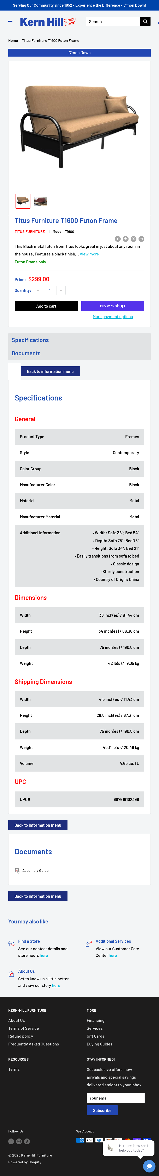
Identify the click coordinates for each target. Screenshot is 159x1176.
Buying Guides (99, 1043)
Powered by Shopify (24, 1162)
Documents (26, 353)
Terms (14, 1069)
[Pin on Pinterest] (126, 238)
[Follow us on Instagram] (19, 1141)
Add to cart (46, 306)
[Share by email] (141, 238)
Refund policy (20, 1035)
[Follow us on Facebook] (11, 1141)
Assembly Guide (35, 870)
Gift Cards (95, 1035)
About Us (16, 1020)
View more (89, 253)
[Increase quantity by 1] (61, 290)
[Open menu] (10, 21)
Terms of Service (23, 1028)
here (44, 955)
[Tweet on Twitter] (133, 238)
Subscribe (102, 1110)
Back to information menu (50, 371)
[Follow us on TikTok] (27, 1141)
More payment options (113, 316)
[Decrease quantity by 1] (38, 290)
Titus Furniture (30, 231)
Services (95, 1028)
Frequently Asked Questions (33, 1043)
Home (13, 40)
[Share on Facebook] (118, 238)
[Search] (145, 21)
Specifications (30, 339)
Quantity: (23, 290)
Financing (96, 1020)
